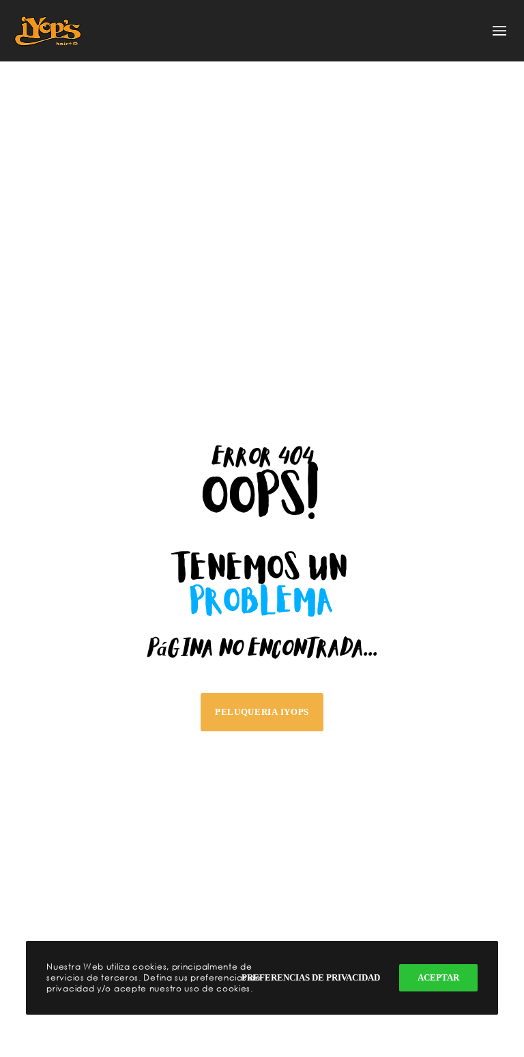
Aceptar (438, 977)
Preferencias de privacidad (311, 977)
